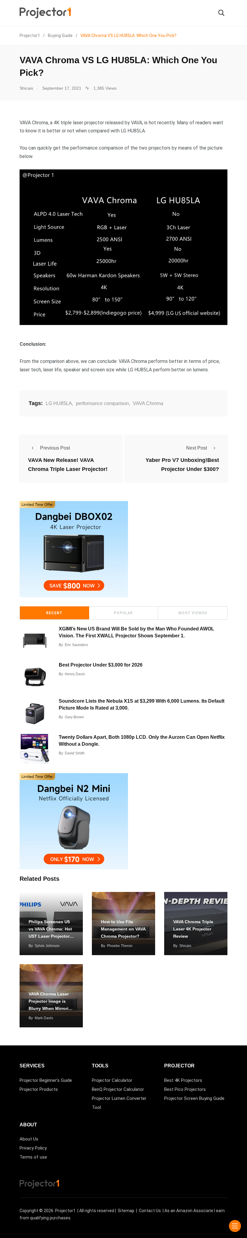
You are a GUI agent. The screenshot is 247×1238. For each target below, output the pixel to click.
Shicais (185, 946)
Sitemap (126, 1210)
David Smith (75, 753)
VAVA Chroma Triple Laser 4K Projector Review (193, 929)
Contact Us (150, 1210)
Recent (54, 613)
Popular (123, 613)
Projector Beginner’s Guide (46, 1080)
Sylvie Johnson (47, 946)
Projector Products (39, 1089)
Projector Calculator (112, 1080)
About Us (29, 1139)
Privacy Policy (33, 1148)
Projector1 (65, 1210)
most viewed (192, 613)
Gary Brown (74, 717)
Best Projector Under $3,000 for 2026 (100, 664)
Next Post (196, 447)
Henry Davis (75, 674)
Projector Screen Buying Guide (194, 1098)
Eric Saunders (76, 645)
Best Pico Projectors (185, 1089)
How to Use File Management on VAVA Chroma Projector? (123, 929)
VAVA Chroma (148, 403)
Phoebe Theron (120, 946)
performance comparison (102, 403)
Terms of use (33, 1157)
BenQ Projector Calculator (118, 1089)
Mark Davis (44, 1018)
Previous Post (55, 447)
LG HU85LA (59, 403)
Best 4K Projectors (183, 1080)
